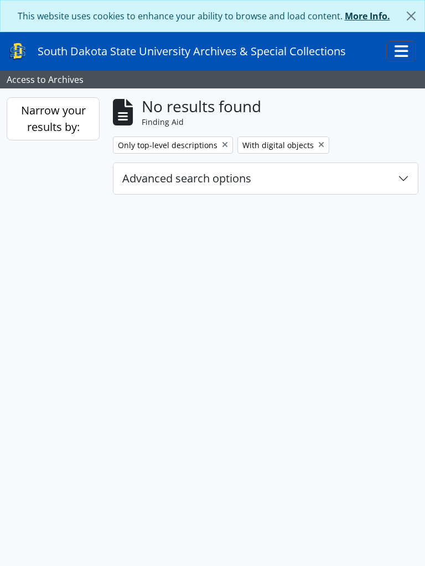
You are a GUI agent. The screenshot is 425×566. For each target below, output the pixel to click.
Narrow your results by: (53, 118)
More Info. (367, 16)
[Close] (411, 16)
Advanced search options (186, 178)
